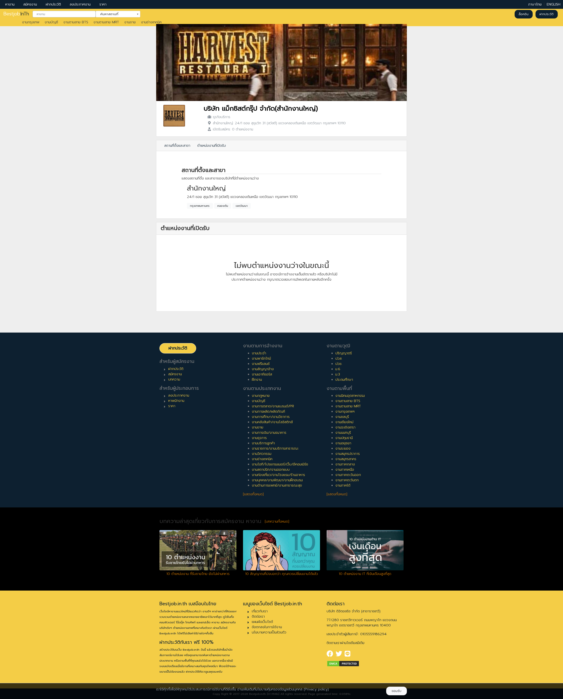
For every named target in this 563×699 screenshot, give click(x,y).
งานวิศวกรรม (261, 453)
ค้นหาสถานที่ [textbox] (115, 14)
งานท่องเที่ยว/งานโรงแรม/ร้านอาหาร (278, 475)
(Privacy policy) (316, 689)
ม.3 (337, 374)
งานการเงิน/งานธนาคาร (269, 432)
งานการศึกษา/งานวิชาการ (271, 416)
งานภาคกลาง (345, 464)
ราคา (102, 4)
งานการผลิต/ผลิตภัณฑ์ (268, 411)
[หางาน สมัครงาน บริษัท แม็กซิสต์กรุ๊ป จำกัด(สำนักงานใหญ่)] (174, 115)
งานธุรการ (259, 438)
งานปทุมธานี (344, 438)
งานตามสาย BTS (75, 22)
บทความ (174, 379)
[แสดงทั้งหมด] (253, 494)
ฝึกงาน (257, 379)
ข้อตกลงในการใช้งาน (267, 627)
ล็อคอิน (523, 14)
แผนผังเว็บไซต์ (262, 621)
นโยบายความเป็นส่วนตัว (269, 632)
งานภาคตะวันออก (348, 475)
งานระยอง (343, 448)
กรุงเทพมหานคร (200, 206)
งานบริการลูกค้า (263, 443)
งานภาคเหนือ (344, 469)
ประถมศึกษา (344, 379)
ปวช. (338, 363)
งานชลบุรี (342, 416)
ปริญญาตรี (343, 353)
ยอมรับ (396, 691)
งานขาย (130, 22)
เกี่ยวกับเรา (260, 611)
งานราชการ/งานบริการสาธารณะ (275, 448)
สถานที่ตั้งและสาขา (177, 145)
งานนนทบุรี (343, 432)
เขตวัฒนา (242, 206)
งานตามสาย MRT (106, 22)
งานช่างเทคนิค (151, 22)
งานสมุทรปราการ (347, 453)
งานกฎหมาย (261, 395)
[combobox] (64, 14)
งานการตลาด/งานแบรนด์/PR (273, 406)
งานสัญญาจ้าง (263, 369)
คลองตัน (222, 206)
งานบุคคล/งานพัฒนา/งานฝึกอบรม (277, 480)
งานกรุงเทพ (30, 22)
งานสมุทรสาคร (345, 459)
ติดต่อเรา (258, 616)
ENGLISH (553, 4)
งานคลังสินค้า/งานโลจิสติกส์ (272, 422)
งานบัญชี (51, 22)
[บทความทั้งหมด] (277, 521)
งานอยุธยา (343, 443)
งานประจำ (259, 353)
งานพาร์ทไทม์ (261, 358)
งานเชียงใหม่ (344, 422)
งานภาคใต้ (342, 485)
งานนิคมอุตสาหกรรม (350, 395)
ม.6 (337, 369)
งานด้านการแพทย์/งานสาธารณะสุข (277, 485)
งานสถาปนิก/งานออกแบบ (271, 469)
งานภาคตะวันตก (347, 480)
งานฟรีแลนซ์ (261, 363)
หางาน (10, 4)
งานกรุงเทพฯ (345, 411)
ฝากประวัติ (53, 4)
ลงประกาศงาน (80, 4)
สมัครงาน (30, 4)
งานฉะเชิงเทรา (345, 427)
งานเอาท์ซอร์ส (262, 374)
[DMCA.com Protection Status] (343, 663)
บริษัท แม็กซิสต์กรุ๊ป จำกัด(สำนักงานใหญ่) (261, 108)
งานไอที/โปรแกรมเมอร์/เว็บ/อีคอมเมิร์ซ (280, 464)
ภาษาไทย (535, 4)
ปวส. (338, 358)
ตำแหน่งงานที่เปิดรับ (211, 145)
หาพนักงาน (176, 400)
